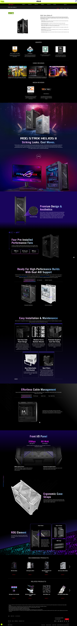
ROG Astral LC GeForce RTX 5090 (44, 276)
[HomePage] (8, 616)
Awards (65, 8)
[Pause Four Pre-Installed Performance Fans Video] (74, 257)
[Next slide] (69, 566)
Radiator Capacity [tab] (48, 280)
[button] (67, 619)
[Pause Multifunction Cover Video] (39, 422)
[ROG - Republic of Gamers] (11, 4)
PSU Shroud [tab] (35, 396)
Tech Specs (61, 8)
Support (68, 8)
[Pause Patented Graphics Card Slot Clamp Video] (28, 336)
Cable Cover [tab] (43, 396)
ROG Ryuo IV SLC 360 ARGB (23, 276)
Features (58, 8)
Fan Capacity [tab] (39, 280)
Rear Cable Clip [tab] (51, 396)
